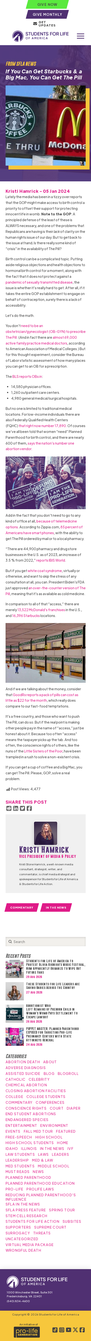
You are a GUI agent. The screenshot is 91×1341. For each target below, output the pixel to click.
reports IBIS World (50, 560)
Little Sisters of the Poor (43, 751)
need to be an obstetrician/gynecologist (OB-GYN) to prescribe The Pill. (46, 331)
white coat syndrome (45, 570)
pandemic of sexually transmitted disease (39, 282)
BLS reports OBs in (27, 376)
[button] (80, 36)
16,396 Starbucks (26, 615)
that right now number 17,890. (43, 425)
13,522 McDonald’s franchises (41, 609)
